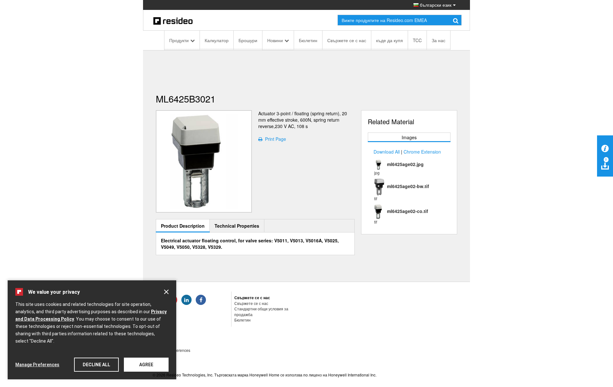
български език (435, 5)
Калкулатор (217, 40)
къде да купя (389, 40)
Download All (387, 151)
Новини (275, 40)
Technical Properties (237, 226)
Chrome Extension (422, 151)
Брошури (247, 40)
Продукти (179, 40)
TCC (417, 40)
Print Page (274, 139)
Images (409, 137)
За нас (438, 40)
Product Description (183, 226)
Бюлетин (308, 40)
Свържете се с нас (346, 40)
